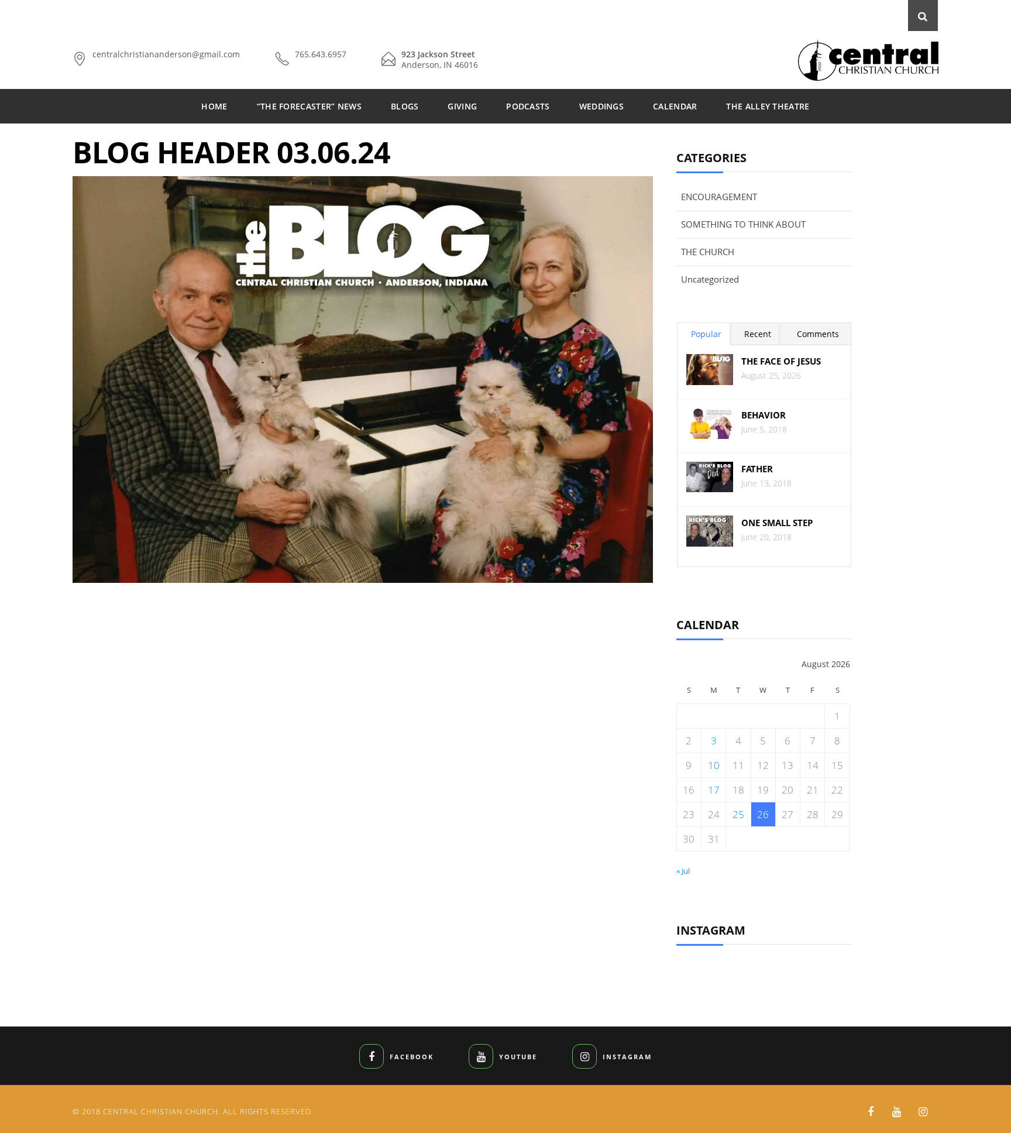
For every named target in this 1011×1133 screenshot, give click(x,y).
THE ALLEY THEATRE (767, 106)
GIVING (462, 106)
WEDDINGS (601, 106)
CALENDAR (675, 106)
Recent (757, 333)
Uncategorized (710, 279)
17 (714, 789)
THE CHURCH (707, 252)
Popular (706, 333)
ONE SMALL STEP (777, 523)
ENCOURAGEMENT (719, 196)
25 (738, 814)
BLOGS (405, 106)
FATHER (757, 469)
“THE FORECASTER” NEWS (309, 106)
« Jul (683, 871)
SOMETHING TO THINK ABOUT (743, 224)
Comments (818, 333)
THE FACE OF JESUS (781, 361)
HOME (214, 106)
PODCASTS (527, 106)
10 (714, 765)
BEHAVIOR (763, 415)
